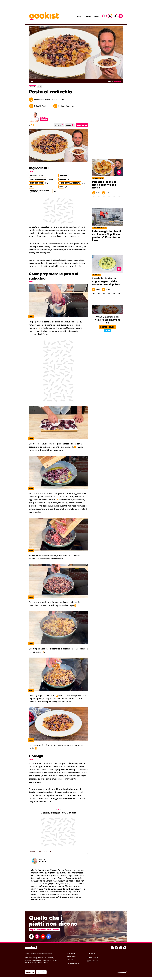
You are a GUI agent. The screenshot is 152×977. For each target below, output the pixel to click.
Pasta (39, 851)
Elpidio (42, 861)
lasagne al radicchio (72, 266)
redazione (70, 960)
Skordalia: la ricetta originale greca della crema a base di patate (106, 281)
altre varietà (70, 792)
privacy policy (71, 953)
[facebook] (48, 936)
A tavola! (117, 81)
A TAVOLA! (32, 86)
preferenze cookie (73, 963)
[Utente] (115, 16)
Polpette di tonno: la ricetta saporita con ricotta (104, 184)
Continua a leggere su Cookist (58, 812)
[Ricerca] (104, 16)
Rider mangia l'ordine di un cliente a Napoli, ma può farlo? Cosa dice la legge (106, 236)
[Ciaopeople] (122, 972)
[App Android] (41, 972)
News (79, 16)
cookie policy (71, 957)
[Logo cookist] (44, 16)
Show (96, 16)
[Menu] (120, 16)
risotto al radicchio (50, 266)
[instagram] (37, 936)
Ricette (87, 16)
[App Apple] (30, 972)
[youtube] (43, 936)
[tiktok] (31, 936)
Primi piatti (47, 851)
